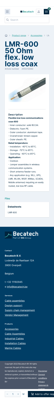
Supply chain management (20, 310)
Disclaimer (42, 371)
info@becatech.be (17, 286)
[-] (7, 394)
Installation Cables (15, 343)
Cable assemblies (15, 300)
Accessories (11, 328)
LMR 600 (12, 212)
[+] (18, 394)
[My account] (38, 11)
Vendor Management (16, 314)
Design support (13, 305)
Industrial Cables (14, 338)
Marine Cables (13, 348)
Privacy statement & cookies (43, 385)
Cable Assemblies (15, 333)
